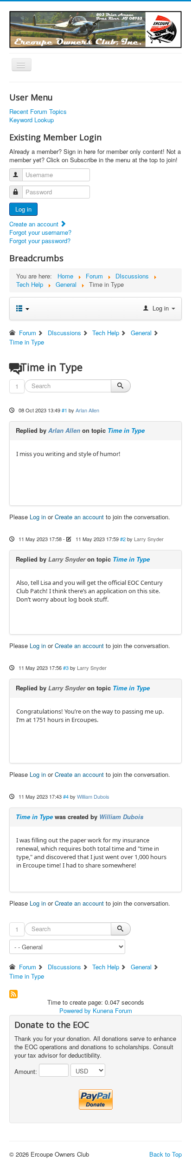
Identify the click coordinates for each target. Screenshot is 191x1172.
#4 (66, 796)
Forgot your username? (40, 232)
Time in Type (126, 430)
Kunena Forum (112, 1010)
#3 (66, 667)
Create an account (34, 223)
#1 (64, 410)
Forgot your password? (39, 240)
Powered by (75, 1010)
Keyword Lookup (31, 120)
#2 (123, 539)
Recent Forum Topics (38, 111)
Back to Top (165, 1154)
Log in (23, 209)
